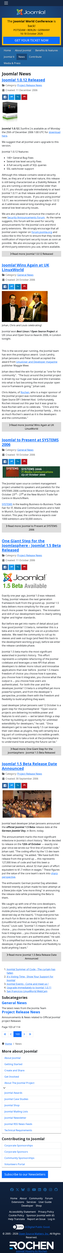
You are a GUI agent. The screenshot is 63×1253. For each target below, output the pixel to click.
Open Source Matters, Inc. (34, 1233)
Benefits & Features (46, 50)
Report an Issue (36, 1219)
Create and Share (14, 1070)
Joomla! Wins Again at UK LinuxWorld (25, 267)
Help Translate (16, 1219)
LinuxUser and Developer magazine (36, 362)
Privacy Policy (46, 1211)
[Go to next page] (24, 1034)
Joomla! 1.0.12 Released (23, 79)
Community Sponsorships (19, 1158)
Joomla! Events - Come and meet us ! (27, 984)
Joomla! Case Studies (16, 1099)
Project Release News (29, 85)
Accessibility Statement (22, 1211)
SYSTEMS (7, 504)
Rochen (25, 392)
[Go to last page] (30, 1034)
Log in (51, 1219)
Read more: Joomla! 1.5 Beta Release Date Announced (32, 956)
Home (7, 50)
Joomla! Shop (12, 1105)
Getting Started (13, 1064)
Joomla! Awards (13, 1092)
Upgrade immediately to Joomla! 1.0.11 (29, 987)
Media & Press (12, 63)
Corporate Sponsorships (18, 1145)
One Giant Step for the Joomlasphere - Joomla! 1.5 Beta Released (31, 545)
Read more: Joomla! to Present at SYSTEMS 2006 (32, 527)
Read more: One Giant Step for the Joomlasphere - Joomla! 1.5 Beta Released (31, 750)
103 (17, 1034)
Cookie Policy (16, 1215)
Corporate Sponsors (16, 1151)
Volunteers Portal (14, 1164)
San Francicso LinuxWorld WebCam (27, 991)
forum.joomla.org (41, 232)
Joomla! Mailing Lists (16, 1111)
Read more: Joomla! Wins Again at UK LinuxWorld (32, 426)
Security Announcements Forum (26, 217)
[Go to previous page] (11, 1034)
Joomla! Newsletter (15, 1117)
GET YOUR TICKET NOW (31, 40)
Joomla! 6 (9, 56)
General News (25, 275)
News (22, 56)
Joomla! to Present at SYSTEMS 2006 (30, 442)
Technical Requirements (18, 1130)
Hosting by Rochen (31, 1251)
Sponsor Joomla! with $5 (40, 1215)
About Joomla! (23, 50)
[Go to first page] (5, 1034)
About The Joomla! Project (19, 1083)
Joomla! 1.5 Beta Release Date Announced (29, 766)
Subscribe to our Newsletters (24, 1174)
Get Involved (11, 1076)
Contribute (35, 56)
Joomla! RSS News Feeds (18, 1124)
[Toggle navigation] (6, 3)
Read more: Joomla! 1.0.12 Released (32, 254)
